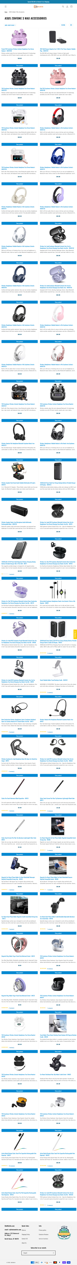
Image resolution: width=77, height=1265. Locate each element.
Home (6, 12)
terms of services (43, 1239)
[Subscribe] (53, 1253)
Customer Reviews (43, 1234)
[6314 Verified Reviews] (64, 1240)
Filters (63, 25)
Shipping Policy (26, 1234)
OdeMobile (13, 1262)
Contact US (25, 1239)
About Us (24, 1243)
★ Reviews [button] (75, 634)
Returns (24, 1230)
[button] (6, 7)
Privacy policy (42, 1230)
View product (19, 65)
